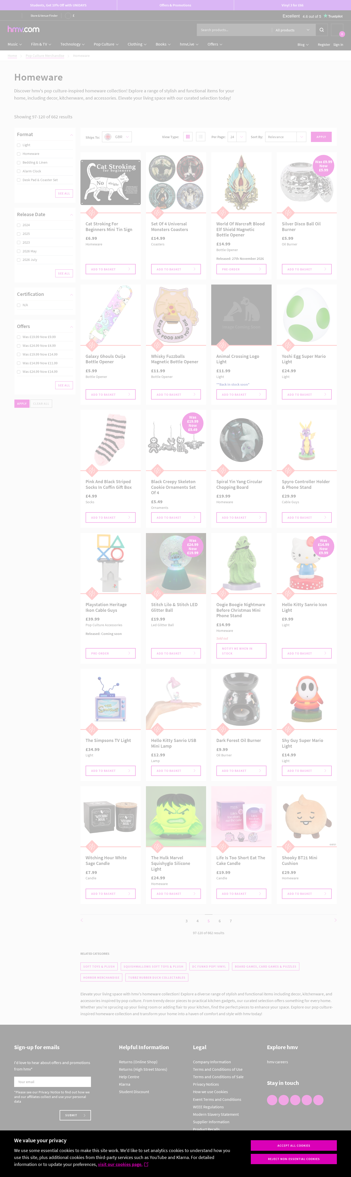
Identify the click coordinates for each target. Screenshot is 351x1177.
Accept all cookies (294, 1145)
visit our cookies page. (120, 1164)
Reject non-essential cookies (294, 1159)
